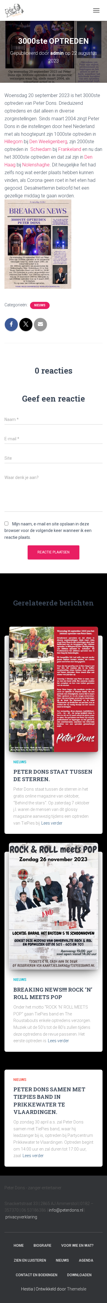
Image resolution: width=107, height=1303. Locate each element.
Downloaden (79, 1275)
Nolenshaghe (36, 165)
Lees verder (51, 823)
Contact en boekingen (36, 1275)
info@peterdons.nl (66, 1210)
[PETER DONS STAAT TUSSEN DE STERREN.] (53, 688)
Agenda (86, 1260)
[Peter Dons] (16, 10)
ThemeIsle (76, 1289)
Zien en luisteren (30, 1260)
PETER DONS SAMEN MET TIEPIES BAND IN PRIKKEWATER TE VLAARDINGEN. (49, 1100)
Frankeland (69, 149)
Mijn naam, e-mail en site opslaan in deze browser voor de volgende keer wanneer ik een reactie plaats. (48, 531)
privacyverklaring (21, 1217)
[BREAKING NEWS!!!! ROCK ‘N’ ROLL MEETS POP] (53, 905)
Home (19, 1245)
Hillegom (13, 141)
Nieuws (39, 305)
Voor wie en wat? (77, 1245)
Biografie (42, 1245)
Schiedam (40, 149)
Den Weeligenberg (48, 141)
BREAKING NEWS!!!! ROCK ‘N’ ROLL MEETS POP (52, 993)
